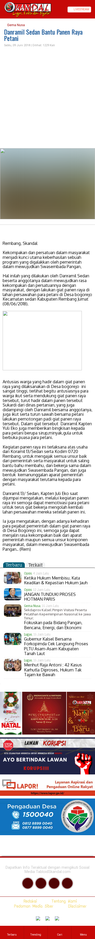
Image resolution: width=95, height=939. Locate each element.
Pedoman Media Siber (32, 906)
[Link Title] (2, 9)
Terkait (35, 565)
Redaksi (29, 901)
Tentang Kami (63, 901)
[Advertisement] (47, 98)
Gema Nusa (15, 25)
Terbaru (14, 565)
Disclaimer (76, 906)
